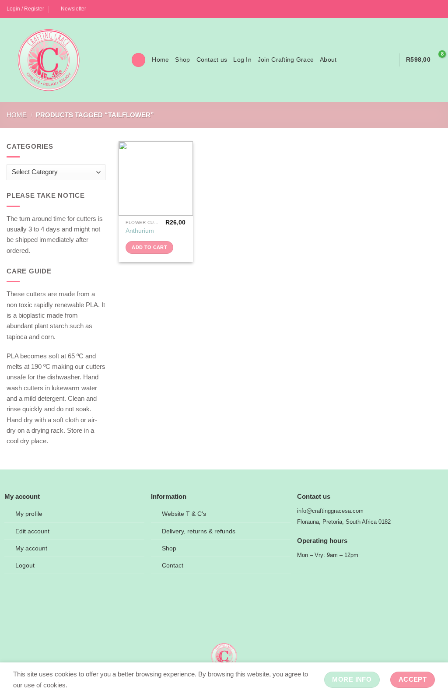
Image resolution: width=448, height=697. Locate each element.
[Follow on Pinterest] (437, 9)
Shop (182, 59)
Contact (172, 565)
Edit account (32, 531)
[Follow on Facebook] (421, 9)
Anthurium (140, 231)
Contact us (212, 59)
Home (160, 59)
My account (31, 548)
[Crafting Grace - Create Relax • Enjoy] (62, 60)
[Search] (138, 60)
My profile (28, 514)
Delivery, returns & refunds (198, 531)
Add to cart (149, 247)
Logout (25, 565)
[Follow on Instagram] (429, 9)
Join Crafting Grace (286, 59)
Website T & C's (184, 514)
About (328, 59)
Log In (242, 59)
